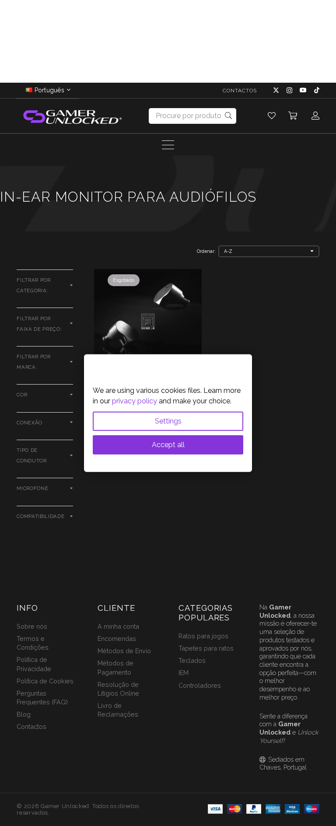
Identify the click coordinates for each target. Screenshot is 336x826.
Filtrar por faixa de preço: (39, 323)
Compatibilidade (40, 516)
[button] (293, 116)
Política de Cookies (45, 681)
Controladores (199, 685)
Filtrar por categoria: (33, 285)
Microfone (32, 488)
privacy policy (134, 400)
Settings (168, 420)
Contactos (31, 726)
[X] (276, 90)
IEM (183, 672)
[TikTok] (316, 90)
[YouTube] (303, 90)
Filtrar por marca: (33, 362)
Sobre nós (32, 626)
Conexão (29, 423)
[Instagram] (289, 90)
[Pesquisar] (228, 115)
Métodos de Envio (124, 650)
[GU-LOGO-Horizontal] (72, 116)
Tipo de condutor (31, 455)
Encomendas (117, 638)
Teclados (192, 660)
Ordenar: (206, 251)
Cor (22, 395)
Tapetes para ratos (206, 648)
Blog (24, 714)
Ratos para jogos (203, 636)
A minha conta (118, 626)
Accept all (168, 444)
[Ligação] (272, 115)
